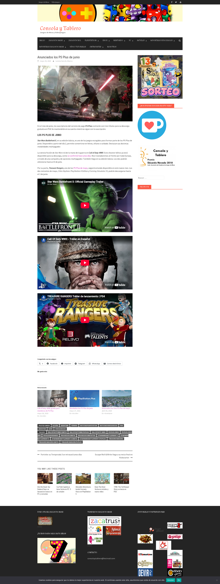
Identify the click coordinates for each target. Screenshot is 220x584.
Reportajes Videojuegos (161, 40)
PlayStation (91, 40)
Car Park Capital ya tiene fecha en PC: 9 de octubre (64, 489)
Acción (55, 425)
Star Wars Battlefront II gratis (64, 439)
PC (130, 40)
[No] (217, 580)
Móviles (141, 40)
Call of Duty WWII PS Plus (79, 432)
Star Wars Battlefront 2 (108, 435)
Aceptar (170, 580)
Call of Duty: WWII (99, 432)
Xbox (104, 40)
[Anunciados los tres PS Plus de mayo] (117, 398)
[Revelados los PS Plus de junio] (84, 398)
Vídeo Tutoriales (78, 47)
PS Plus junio (113, 432)
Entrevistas (95, 47)
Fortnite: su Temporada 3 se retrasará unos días (61, 454)
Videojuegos (56, 2)
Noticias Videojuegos (108, 425)
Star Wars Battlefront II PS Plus (93, 439)
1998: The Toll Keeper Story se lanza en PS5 (121, 489)
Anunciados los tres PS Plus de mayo (116, 408)
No (179, 580)
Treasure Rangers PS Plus (71, 442)
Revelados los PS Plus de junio (81, 408)
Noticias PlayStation (88, 425)
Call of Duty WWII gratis (57, 432)
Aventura (64, 425)
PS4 (121, 425)
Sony (50, 429)
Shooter (42, 429)
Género (74, 425)
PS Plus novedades (50, 435)
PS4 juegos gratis (68, 435)
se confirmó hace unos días (79, 155)
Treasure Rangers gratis (48, 442)
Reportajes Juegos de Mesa (51, 47)
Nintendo (118, 40)
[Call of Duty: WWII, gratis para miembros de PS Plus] (52, 398)
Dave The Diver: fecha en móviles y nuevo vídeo (101, 489)
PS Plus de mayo (80, 168)
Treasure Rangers (116, 439)
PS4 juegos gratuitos (86, 435)
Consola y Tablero (60, 28)
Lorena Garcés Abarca (64, 61)
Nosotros (111, 47)
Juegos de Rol (75, 40)
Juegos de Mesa (44, 2)
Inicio (42, 40)
